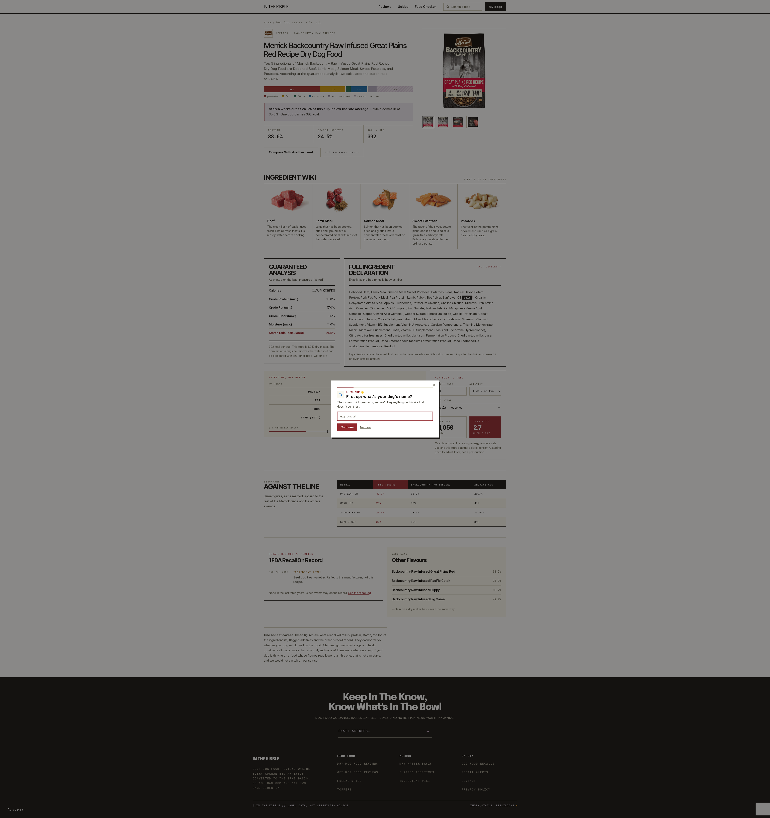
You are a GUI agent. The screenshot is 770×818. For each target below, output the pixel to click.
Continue (347, 427)
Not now (365, 427)
